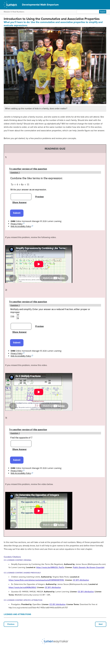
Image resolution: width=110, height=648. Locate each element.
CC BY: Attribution (81, 580)
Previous (10, 624)
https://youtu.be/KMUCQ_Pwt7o (50, 567)
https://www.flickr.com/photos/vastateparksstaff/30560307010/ (36, 580)
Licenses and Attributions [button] (17, 614)
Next (101, 624)
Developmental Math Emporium (40, 4)
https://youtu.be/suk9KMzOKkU (22, 587)
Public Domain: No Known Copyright (88, 567)
